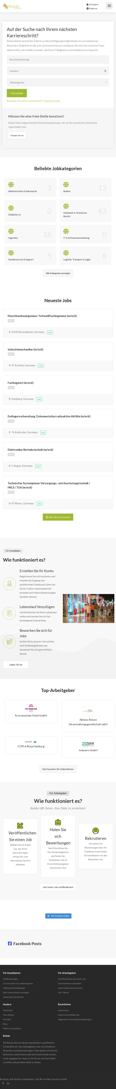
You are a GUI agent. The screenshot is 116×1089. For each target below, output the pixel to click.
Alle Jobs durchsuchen (59, 517)
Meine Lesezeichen (12, 1028)
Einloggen (93, 4)
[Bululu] (12, 4)
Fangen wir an (17, 135)
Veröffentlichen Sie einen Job (72, 979)
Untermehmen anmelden (69, 983)
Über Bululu (8, 1015)
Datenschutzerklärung (68, 1015)
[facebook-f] (3, 1083)
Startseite (8, 1010)
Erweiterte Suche (52, 101)
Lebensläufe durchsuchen (70, 988)
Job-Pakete (63, 992)
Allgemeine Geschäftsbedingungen (75, 1019)
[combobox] (58, 82)
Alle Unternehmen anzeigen (16, 992)
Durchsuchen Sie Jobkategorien (18, 983)
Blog (5, 1024)
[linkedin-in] (8, 1083)
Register (93, 8)
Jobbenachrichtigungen (14, 988)
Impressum (63, 1010)
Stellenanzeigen (10, 979)
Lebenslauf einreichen (13, 997)
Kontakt (7, 1019)
